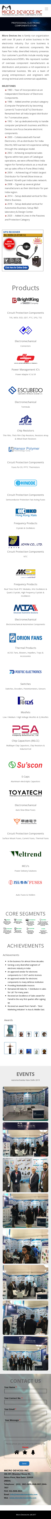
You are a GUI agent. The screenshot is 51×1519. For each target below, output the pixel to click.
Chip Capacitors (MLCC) (25, 740)
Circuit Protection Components (25, 312)
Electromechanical (25, 341)
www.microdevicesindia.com (23, 1498)
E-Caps (26, 776)
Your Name (10, 1387)
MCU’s (25, 866)
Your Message (12, 1420)
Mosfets (25, 712)
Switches (25, 684)
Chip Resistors (25, 430)
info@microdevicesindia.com (23, 1494)
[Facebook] (48, 2)
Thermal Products (25, 647)
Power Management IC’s (26, 369)
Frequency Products (25, 523)
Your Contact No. (13, 1398)
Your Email (10, 1409)
